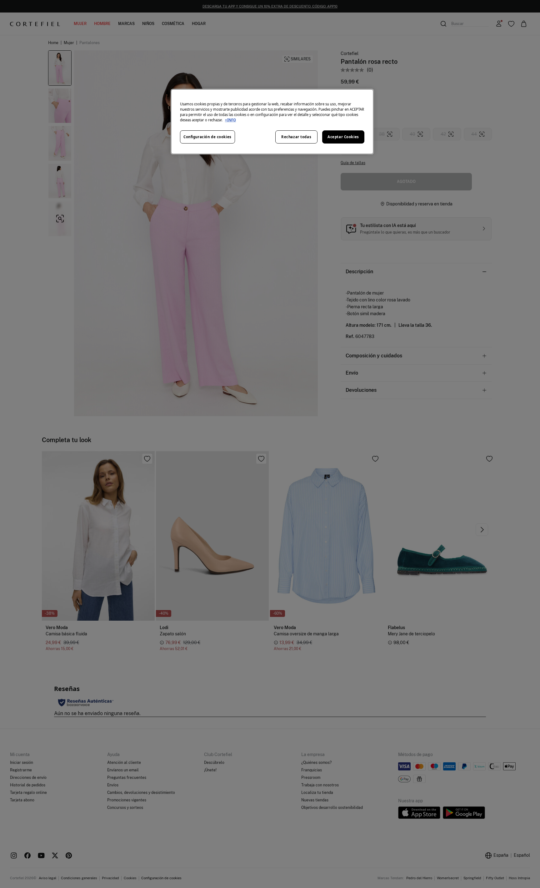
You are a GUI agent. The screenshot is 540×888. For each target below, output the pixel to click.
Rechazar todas (296, 136)
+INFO (230, 120)
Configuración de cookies (207, 136)
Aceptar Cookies (343, 136)
